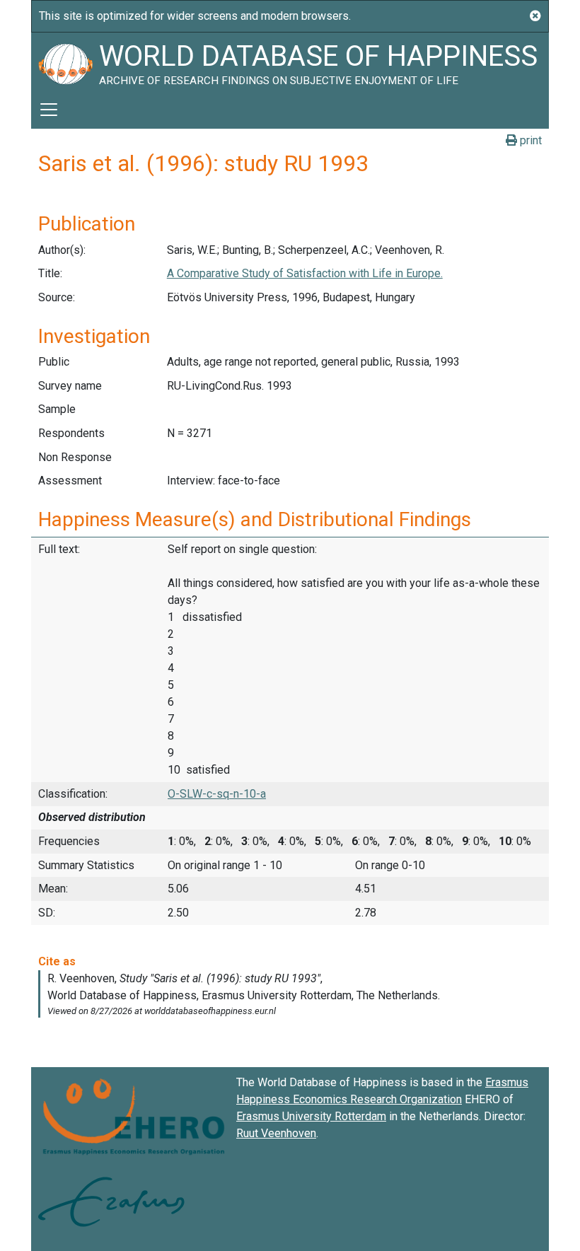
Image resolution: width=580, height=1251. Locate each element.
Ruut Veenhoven (276, 1133)
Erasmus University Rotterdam (311, 1116)
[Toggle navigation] (48, 109)
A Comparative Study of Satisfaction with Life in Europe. (305, 273)
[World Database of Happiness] (65, 62)
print (529, 140)
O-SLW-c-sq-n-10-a (217, 794)
